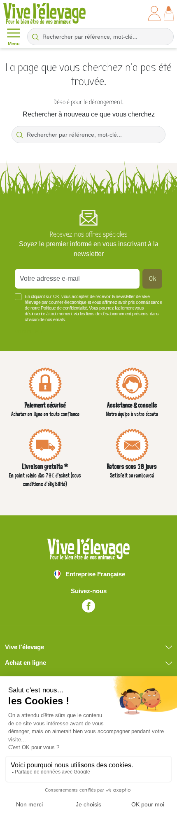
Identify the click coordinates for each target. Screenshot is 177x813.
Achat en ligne (25, 662)
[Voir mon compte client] (154, 13)
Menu (14, 43)
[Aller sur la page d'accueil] (44, 13)
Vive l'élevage (24, 646)
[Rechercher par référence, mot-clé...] (35, 36)
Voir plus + (28, 331)
